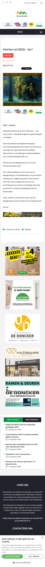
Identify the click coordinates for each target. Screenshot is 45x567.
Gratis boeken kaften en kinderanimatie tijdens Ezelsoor (22, 435)
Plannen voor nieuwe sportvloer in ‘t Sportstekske (21, 462)
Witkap (28, 229)
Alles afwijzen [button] (33, 556)
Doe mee (8, 55)
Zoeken (41, 2)
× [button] (42, 538)
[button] (22, 562)
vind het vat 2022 (13, 229)
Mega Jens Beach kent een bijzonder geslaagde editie (21, 425)
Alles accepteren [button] (12, 556)
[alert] (22, 551)
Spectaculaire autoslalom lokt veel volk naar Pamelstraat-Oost (22, 445)
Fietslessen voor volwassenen (18, 454)
